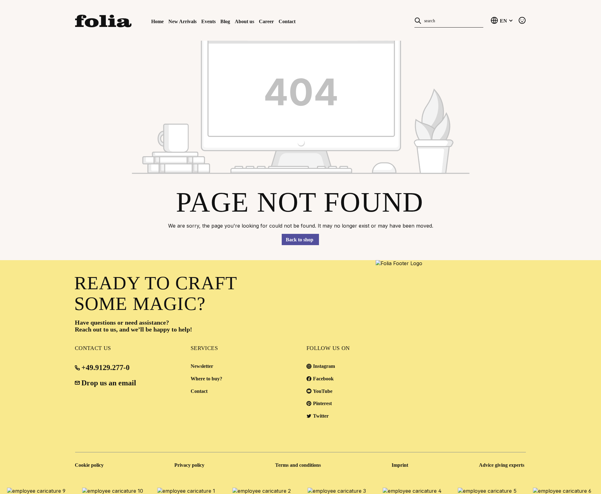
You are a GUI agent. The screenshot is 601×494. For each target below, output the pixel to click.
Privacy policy (189, 465)
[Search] (418, 20)
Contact (199, 391)
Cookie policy (89, 465)
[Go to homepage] (109, 20)
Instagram (324, 366)
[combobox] (452, 20)
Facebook (323, 378)
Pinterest (322, 403)
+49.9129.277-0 (105, 367)
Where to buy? (206, 378)
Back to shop (299, 239)
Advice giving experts (501, 465)
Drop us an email (108, 383)
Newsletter (202, 366)
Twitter (321, 416)
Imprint (400, 465)
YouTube (322, 391)
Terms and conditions (298, 465)
